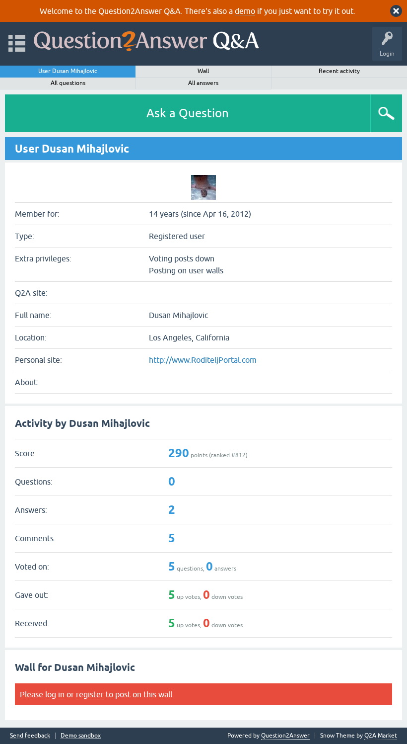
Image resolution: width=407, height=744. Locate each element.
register (90, 694)
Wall (203, 71)
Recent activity (339, 71)
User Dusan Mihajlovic (67, 71)
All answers (203, 83)
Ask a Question (187, 113)
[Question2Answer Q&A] (146, 39)
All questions (68, 83)
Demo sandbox (81, 736)
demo (245, 10)
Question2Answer (285, 735)
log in (55, 694)
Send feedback (30, 736)
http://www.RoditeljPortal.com (203, 359)
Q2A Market (380, 735)
